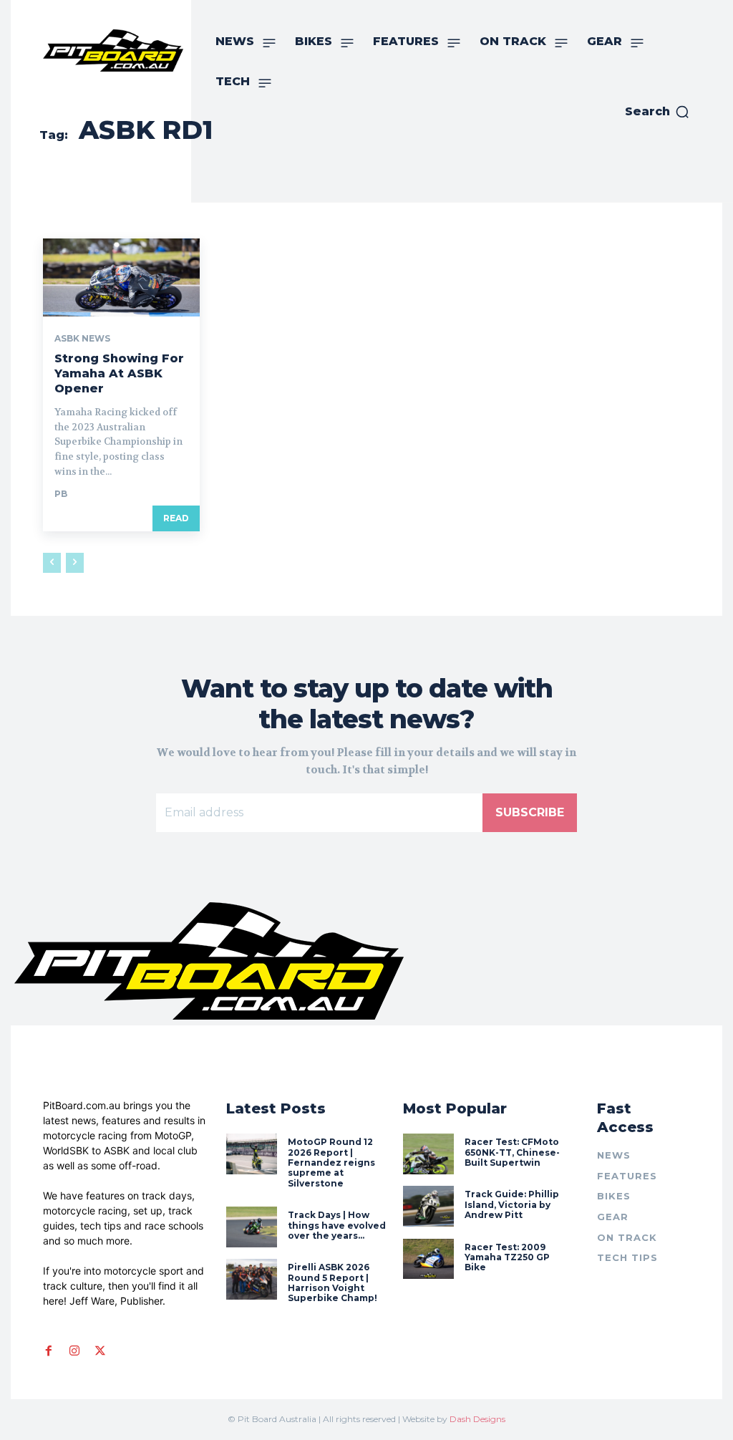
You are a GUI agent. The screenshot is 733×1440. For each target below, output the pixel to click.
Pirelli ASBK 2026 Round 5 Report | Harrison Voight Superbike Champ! (332, 1282)
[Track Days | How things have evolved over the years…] (251, 1227)
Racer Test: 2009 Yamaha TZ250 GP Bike (507, 1257)
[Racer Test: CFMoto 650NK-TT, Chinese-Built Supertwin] (428, 1154)
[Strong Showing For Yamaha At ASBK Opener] (121, 277)
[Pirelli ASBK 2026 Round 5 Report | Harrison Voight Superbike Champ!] (251, 1279)
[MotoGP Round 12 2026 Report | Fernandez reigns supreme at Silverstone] (251, 1154)
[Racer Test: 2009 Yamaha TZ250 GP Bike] (428, 1259)
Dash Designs (477, 1419)
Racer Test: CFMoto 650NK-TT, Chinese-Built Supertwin (512, 1152)
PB (60, 493)
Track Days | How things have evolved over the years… (337, 1225)
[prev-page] (52, 563)
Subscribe (529, 812)
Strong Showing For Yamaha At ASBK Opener (119, 373)
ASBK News (82, 338)
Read (176, 518)
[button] (657, 112)
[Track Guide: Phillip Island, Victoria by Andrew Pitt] (428, 1206)
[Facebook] (48, 1350)
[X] (100, 1350)
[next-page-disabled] (75, 563)
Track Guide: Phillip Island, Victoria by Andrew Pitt (512, 1204)
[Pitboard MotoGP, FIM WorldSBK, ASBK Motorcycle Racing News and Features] (113, 50)
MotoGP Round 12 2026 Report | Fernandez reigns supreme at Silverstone (331, 1162)
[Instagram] (74, 1350)
